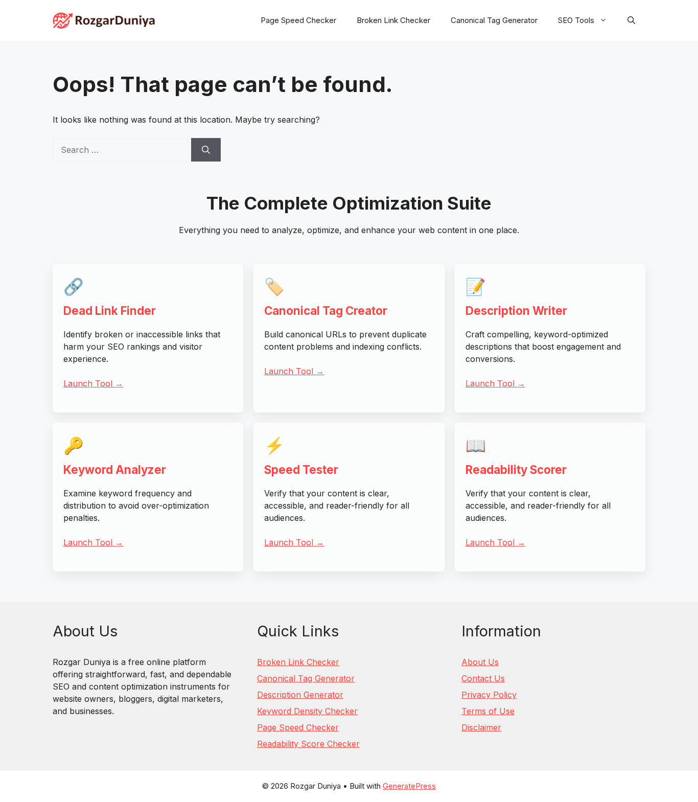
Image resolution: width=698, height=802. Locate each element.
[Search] (206, 150)
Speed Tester (301, 469)
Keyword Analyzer (114, 469)
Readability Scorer (516, 469)
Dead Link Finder (109, 310)
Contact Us (483, 678)
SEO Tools (576, 20)
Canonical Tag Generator (494, 20)
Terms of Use (488, 711)
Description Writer (516, 310)
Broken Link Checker (393, 20)
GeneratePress (409, 786)
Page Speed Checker (298, 20)
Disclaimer (481, 727)
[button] (631, 20)
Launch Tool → (93, 383)
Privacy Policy (489, 695)
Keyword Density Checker (307, 711)
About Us (480, 662)
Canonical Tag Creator (325, 310)
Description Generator (300, 695)
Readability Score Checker (308, 744)
